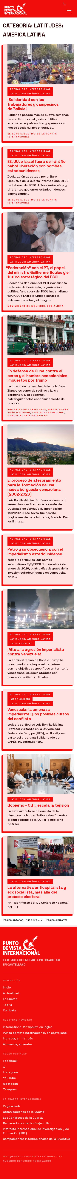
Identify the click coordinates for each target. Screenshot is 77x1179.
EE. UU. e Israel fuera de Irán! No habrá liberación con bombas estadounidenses (36, 166)
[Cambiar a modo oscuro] (64, 4)
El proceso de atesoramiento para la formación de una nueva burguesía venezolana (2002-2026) (34, 487)
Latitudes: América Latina (30, 93)
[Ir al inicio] (18, 8)
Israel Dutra (58, 409)
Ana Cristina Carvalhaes (26, 409)
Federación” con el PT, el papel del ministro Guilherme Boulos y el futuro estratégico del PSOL (38, 272)
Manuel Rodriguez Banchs (27, 415)
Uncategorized (21, 643)
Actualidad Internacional (30, 89)
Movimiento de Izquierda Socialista (35, 305)
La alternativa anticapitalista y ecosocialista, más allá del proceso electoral (36, 892)
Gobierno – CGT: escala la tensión (38, 805)
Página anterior (13, 920)
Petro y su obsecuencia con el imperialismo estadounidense (35, 551)
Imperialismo (20, 699)
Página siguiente (56, 920)
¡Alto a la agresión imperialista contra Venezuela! (35, 652)
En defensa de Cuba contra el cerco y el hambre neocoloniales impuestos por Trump (37, 376)
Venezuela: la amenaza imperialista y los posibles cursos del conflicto (38, 714)
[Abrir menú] (69, 11)
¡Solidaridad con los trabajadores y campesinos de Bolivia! (33, 104)
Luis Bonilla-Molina (48, 412)
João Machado (18, 412)
